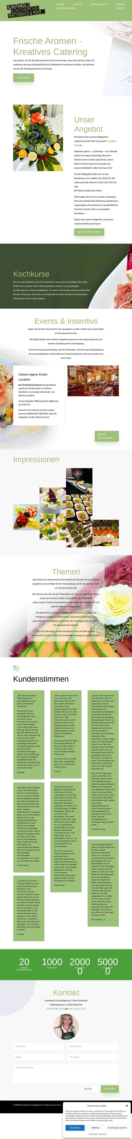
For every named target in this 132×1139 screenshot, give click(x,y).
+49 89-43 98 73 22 (54, 1034)
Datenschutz (92, 1134)
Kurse (60, 5)
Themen (100, 5)
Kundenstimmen (116, 5)
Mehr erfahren (88, 232)
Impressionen (85, 5)
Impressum (103, 1134)
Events (70, 5)
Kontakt (61, 8)
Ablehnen (95, 1128)
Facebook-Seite (81, 145)
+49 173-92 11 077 (77, 1034)
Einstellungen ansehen (117, 1128)
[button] (127, 1106)
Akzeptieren (75, 1128)
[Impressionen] (26, 529)
